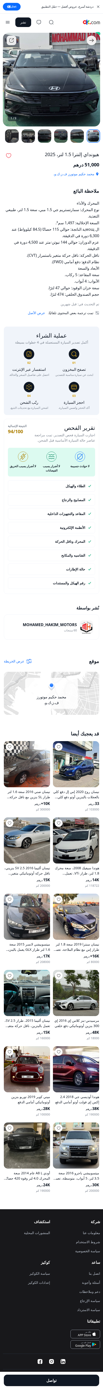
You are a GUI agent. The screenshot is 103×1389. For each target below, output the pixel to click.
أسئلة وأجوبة (91, 1282)
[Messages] (39, 22)
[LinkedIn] (63, 1361)
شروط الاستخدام (88, 1242)
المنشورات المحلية (37, 1232)
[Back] (91, 40)
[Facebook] (40, 1361)
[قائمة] (7, 22)
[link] (51, 627)
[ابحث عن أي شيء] (51, 22)
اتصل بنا (94, 1273)
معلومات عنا (91, 1232)
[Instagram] (51, 1361)
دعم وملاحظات (89, 1291)
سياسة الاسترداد (88, 1309)
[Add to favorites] (59, 747)
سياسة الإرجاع (90, 1300)
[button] (8, 155)
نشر (23, 22)
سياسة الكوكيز (39, 1273)
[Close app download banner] (98, 7)
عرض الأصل (36, 313)
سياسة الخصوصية (87, 1251)
